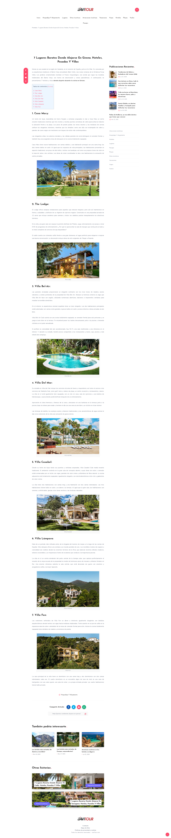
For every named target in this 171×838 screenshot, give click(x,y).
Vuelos (132, 18)
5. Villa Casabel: (38, 101)
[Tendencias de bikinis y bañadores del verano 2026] (112, 74)
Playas (125, 18)
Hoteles (118, 18)
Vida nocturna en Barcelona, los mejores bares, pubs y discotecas (128, 94)
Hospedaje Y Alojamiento (51, 18)
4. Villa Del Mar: (38, 99)
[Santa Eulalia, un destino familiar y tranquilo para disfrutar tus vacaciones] (112, 105)
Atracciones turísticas (90, 18)
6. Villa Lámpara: (38, 104)
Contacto (85, 826)
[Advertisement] (85, 43)
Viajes (111, 18)
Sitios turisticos (75, 18)
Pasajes (85, 23)
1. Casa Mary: (37, 90)
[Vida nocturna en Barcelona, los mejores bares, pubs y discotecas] (112, 94)
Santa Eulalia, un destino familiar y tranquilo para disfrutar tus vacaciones (126, 106)
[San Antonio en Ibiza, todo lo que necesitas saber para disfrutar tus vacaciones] (112, 83)
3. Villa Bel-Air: (38, 96)
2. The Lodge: (37, 93)
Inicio (38, 18)
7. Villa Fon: (37, 107)
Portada (34, 28)
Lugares (65, 18)
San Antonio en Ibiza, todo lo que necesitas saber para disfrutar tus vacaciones (128, 83)
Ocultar (50, 86)
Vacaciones (103, 18)
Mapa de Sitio (85, 828)
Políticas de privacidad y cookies (85, 830)
